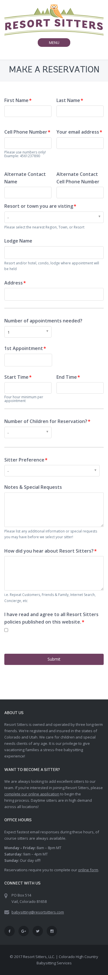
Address (13, 283)
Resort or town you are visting (38, 206)
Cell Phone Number (25, 132)
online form (88, 869)
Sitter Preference (24, 460)
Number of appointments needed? (43, 321)
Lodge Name (18, 241)
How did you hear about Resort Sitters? (49, 551)
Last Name (68, 100)
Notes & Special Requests (33, 487)
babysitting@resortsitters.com (38, 912)
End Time (66, 377)
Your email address (77, 132)
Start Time (16, 377)
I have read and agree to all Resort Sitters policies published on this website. (51, 618)
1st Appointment (23, 348)
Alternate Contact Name (25, 178)
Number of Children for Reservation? (45, 421)
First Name (16, 100)
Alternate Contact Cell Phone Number (77, 178)
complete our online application (31, 794)
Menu (59, 43)
